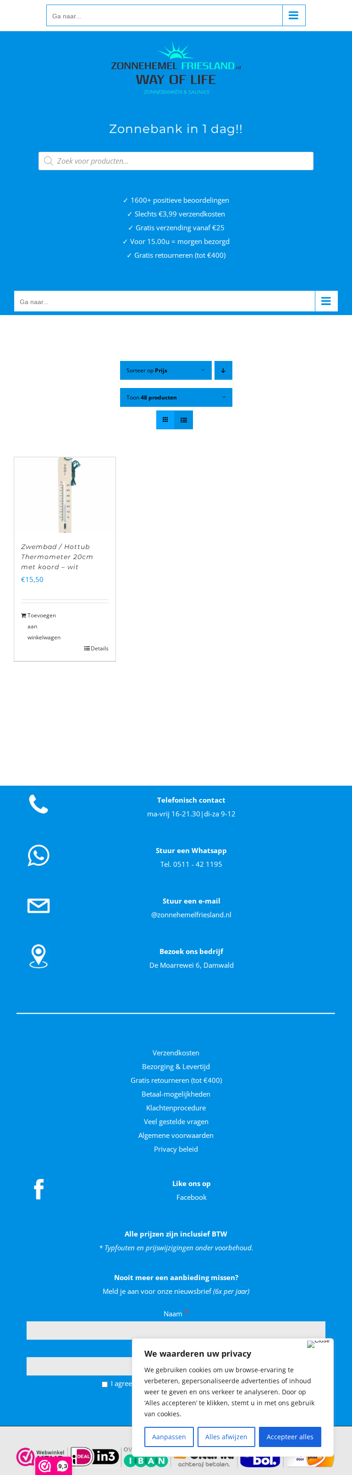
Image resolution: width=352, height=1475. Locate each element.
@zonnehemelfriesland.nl (191, 914)
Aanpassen (169, 1436)
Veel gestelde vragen (176, 1121)
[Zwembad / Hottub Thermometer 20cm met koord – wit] (65, 495)
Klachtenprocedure (176, 1107)
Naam (176, 1313)
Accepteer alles (290, 1436)
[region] (233, 1397)
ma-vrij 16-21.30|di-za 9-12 (191, 813)
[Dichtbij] (318, 1344)
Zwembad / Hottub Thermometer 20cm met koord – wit (57, 557)
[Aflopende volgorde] (223, 370)
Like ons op (191, 1183)
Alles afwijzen (226, 1436)
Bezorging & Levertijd (176, 1066)
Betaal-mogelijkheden (176, 1093)
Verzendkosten (176, 1052)
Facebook (191, 1197)
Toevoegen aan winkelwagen (44, 626)
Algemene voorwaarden (176, 1135)
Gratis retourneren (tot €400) (176, 1080)
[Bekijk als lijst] (183, 420)
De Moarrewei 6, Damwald (191, 965)
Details (100, 648)
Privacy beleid (176, 1148)
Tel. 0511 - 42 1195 (191, 864)
